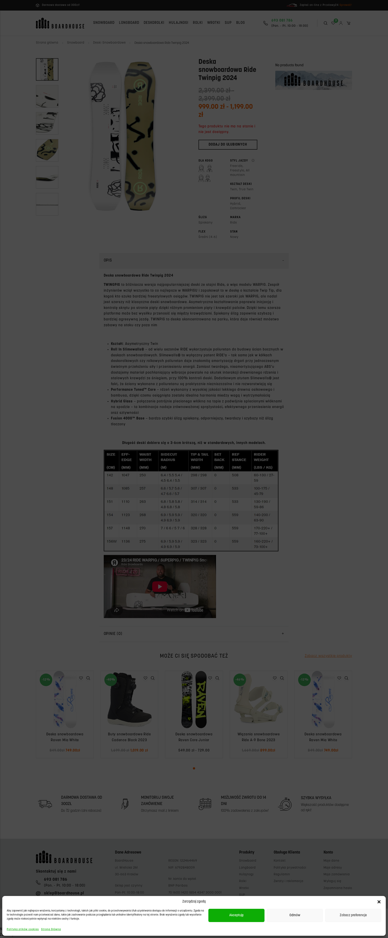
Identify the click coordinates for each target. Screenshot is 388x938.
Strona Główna (51, 929)
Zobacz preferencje (353, 915)
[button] (379, 902)
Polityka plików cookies (23, 929)
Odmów (294, 915)
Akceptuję (236, 915)
